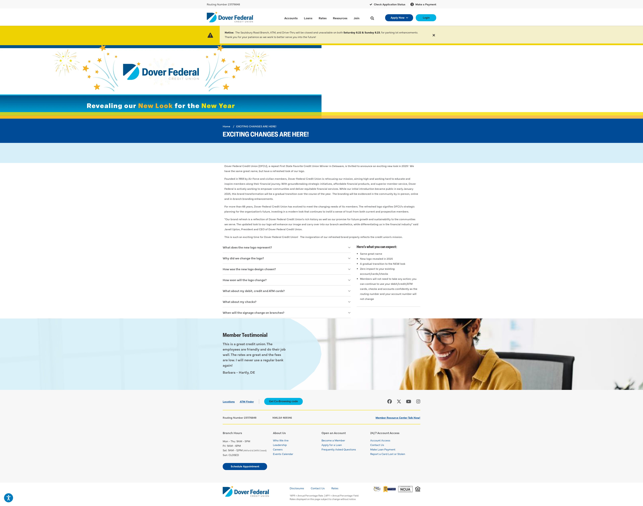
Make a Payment (425, 4)
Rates (334, 488)
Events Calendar (283, 454)
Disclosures (297, 488)
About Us (279, 433)
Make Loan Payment (382, 449)
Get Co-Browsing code (283, 401)
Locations (229, 401)
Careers (278, 449)
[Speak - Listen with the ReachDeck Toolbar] (8, 497)
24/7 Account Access (384, 433)
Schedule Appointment (245, 466)
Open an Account (334, 433)
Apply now (398, 17)
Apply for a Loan (332, 445)
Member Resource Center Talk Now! (398, 417)
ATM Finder (247, 401)
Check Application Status (389, 4)
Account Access (380, 440)
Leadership (280, 445)
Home (226, 126)
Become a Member (333, 440)
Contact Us (377, 445)
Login (426, 17)
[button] (433, 34)
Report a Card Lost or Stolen (387, 454)
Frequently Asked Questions (339, 449)
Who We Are (281, 440)
